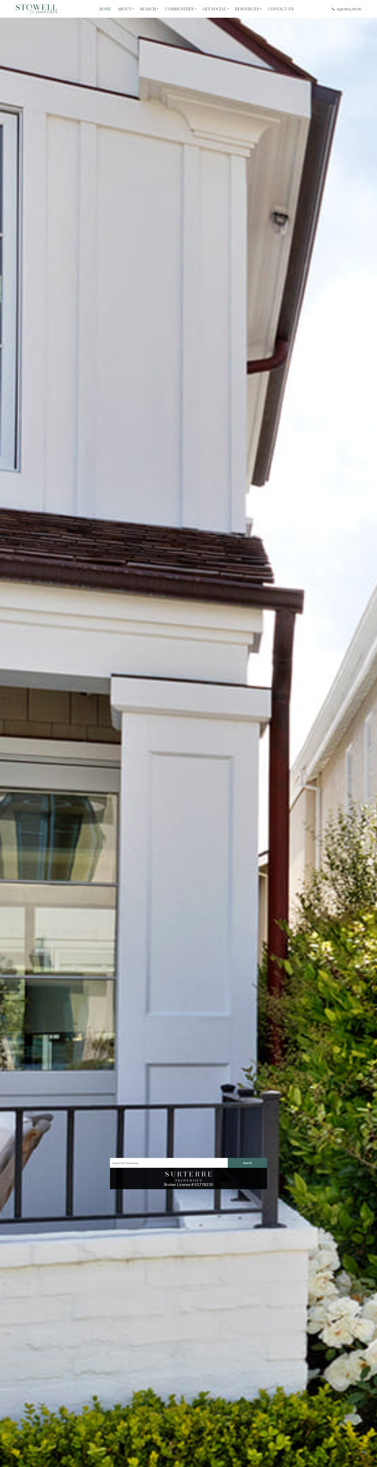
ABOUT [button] (124, 9)
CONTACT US (281, 9)
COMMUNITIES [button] (179, 9)
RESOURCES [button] (247, 9)
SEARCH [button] (148, 9)
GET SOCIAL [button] (214, 9)
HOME (105, 9)
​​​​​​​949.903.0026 (349, 9)
